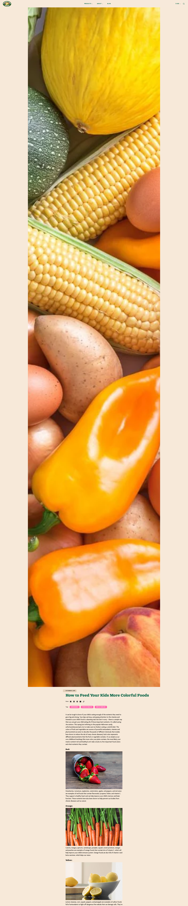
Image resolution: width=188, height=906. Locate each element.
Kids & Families (101, 707)
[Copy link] (83, 701)
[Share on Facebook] (70, 701)
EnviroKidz (74, 707)
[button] (183, 3)
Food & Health (87, 707)
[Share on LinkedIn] (74, 701)
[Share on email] (80, 701)
